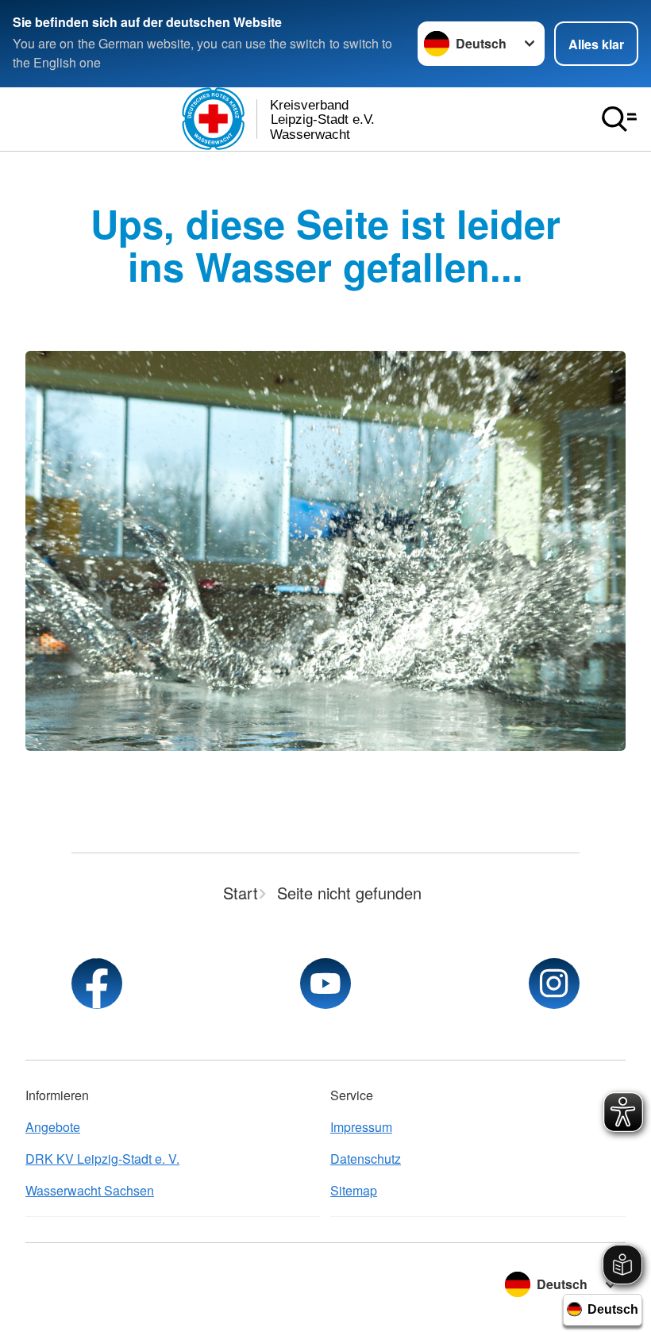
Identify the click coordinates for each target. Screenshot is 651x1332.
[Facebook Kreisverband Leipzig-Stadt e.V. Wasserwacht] (96, 983)
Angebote (52, 1127)
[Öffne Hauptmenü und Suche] (619, 119)
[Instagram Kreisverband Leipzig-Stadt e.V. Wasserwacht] (554, 983)
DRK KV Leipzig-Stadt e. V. (102, 1158)
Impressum (361, 1127)
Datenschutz (365, 1158)
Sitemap (353, 1190)
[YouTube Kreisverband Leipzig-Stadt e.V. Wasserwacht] (325, 983)
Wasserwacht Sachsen (89, 1190)
